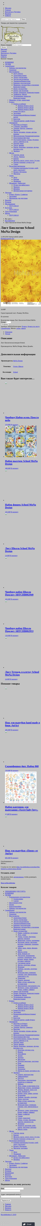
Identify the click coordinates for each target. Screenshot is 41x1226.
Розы (19, 1063)
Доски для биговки (20, 77)
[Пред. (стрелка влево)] (2, 1224)
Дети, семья (22, 935)
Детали (7, 334)
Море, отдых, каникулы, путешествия (26, 983)
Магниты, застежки (20, 1148)
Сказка (20, 1116)
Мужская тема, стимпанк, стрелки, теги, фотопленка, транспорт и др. (27, 974)
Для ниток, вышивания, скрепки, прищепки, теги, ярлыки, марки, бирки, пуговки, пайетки (27, 958)
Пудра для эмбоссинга (21, 185)
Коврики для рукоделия (21, 83)
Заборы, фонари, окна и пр (27, 1090)
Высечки (16, 130)
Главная (8, 10)
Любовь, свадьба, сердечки (27, 969)
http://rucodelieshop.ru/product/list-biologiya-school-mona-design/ (20, 868)
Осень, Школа (18, 366)
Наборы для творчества (17, 68)
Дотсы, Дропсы (19, 157)
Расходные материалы (17, 166)
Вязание (8, 1175)
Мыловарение (10, 204)
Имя (2, 1188)
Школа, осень (22, 952)
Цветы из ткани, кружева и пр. (29, 1071)
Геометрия (21, 978)
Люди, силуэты (23, 1099)
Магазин (8, 8)
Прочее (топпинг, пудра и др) (23, 162)
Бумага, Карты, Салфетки (18, 194)
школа (23, 328)
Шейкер (20, 1084)
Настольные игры (15, 903)
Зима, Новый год (24, 954)
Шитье (7, 213)
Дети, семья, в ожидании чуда (28, 1086)
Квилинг (8, 200)
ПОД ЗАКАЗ (18, 73)
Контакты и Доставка (12, 12)
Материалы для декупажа (18, 198)
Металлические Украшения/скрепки (26, 136)
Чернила (16, 187)
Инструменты (14, 72)
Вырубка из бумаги (20, 124)
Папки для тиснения (20, 90)
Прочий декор (18, 143)
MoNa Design (18, 361)
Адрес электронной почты (11, 1194)
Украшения (13, 123)
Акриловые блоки (19, 75)
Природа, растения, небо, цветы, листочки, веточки (27, 1126)
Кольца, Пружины (20, 172)
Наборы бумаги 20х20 (25, 107)
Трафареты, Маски (20, 94)
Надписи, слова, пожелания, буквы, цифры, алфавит (28, 988)
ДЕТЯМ (8, 64)
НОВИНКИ (9, 62)
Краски (16, 158)
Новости (8, 1210)
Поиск (23, 19)
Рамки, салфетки (24, 1114)
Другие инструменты (21, 79)
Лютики (21, 1057)
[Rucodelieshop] (13, 43)
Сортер (16, 901)
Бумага (11, 102)
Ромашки (21, 1065)
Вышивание (9, 1173)
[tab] (22, 332)
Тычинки (21, 1067)
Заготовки (17, 113)
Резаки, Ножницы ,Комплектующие (26, 92)
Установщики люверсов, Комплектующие (22, 97)
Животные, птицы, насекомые (28, 940)
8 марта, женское (24, 980)
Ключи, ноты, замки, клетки (28, 1093)
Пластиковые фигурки (21, 138)
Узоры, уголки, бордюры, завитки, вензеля (27, 937)
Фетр (15, 177)
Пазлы (11, 904)
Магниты (16, 174)
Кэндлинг (8, 208)
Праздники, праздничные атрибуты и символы (27, 1081)
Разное (20, 971)
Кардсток (16, 119)
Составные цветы (24, 963)
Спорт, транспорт (24, 1118)
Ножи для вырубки (20, 89)
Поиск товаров (6, 45)
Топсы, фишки (18, 145)
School (15, 372)
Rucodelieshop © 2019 (8, 1215)
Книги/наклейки (15, 906)
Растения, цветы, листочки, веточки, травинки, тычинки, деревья (28, 944)
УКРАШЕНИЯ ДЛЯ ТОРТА (15, 891)
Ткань (11, 175)
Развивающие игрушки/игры (19, 897)
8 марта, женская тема (25, 1074)
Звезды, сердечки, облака (27, 965)
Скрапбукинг (10, 66)
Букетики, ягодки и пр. (26, 1050)
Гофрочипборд (23, 1076)
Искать (4, 47)
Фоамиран (17, 181)
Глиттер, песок (18, 155)
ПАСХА (21, 1078)
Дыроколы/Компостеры (21, 81)
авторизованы (19, 877)
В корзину (5, 324)
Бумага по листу (19, 111)
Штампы (16, 189)
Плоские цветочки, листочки (28, 1061)
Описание (8, 332)
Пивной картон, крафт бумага (24, 121)
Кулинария (21, 1095)
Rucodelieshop (10, 221)
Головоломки (18, 899)
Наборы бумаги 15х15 (25, 106)
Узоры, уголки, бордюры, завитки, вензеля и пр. (27, 1121)
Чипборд (16, 151)
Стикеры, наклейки (20, 126)
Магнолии (21, 1059)
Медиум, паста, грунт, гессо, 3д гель (26, 160)
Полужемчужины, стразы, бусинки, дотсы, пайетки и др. (26, 140)
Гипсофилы (22, 1054)
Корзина (8, 14)
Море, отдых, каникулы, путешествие (26, 1102)
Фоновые (21, 967)
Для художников (11, 211)
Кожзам (16, 179)
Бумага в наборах (19, 104)
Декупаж (8, 192)
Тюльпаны (21, 1069)
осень (18, 328)
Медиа (11, 153)
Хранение (12, 70)
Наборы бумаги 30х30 (25, 109)
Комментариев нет (7, 239)
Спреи (15, 164)
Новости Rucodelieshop (8, 883)
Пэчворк (8, 202)
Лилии (20, 1056)
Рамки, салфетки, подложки (28, 933)
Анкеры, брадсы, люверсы (22, 128)
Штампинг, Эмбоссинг (17, 183)
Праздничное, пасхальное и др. (29, 986)
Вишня (20, 1052)
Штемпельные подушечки (22, 191)
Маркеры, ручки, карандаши (19, 100)
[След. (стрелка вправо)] (4, 1224)
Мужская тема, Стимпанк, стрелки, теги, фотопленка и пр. (28, 1106)
